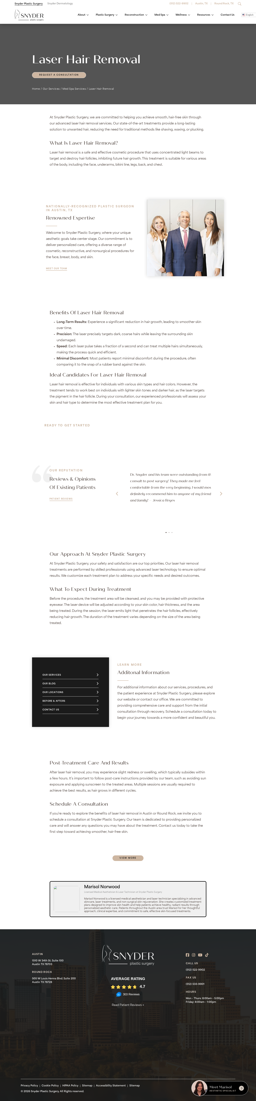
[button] (117, 494)
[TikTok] (206, 955)
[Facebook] (187, 955)
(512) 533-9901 (195, 984)
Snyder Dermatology (60, 4)
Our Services (51, 89)
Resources (203, 15)
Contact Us (227, 15)
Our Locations (53, 692)
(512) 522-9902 (178, 4)
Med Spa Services (74, 89)
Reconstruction (134, 15)
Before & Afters (53, 701)
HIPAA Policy (70, 1085)
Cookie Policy (50, 1085)
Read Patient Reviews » (128, 1005)
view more (128, 858)
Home (36, 89)
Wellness (181, 15)
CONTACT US (171, 432)
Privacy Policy (29, 1085)
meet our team (56, 269)
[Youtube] (200, 955)
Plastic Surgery (105, 15)
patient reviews (61, 499)
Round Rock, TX (224, 4)
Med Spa (159, 15)
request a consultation (59, 75)
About (81, 15)
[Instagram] (193, 955)
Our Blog (49, 684)
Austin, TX (201, 4)
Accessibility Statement (111, 1085)
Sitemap (87, 1085)
